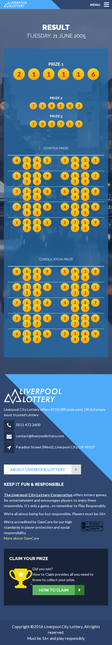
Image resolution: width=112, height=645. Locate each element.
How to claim (54, 590)
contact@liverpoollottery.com (40, 436)
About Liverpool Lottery (37, 469)
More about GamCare (21, 538)
